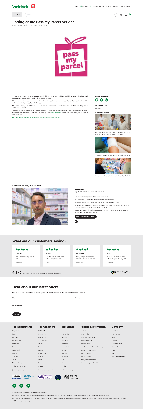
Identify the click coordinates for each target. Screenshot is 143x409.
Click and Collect (117, 344)
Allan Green (79, 189)
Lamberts (65, 344)
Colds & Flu (42, 337)
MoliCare (64, 350)
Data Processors (86, 356)
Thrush (40, 360)
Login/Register (126, 6)
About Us (115, 331)
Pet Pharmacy (16, 340)
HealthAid (65, 340)
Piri (63, 360)
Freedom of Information (88, 350)
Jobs (113, 353)
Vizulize (64, 366)
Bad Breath (41, 331)
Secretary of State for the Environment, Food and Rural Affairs (66, 395)
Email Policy (115, 347)
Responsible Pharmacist (119, 356)
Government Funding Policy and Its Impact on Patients (112, 176)
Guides (108, 6)
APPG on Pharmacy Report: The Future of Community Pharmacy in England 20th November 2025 (112, 133)
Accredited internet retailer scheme (98, 395)
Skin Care (15, 353)
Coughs (40, 344)
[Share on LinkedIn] (101, 99)
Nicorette (65, 356)
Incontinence (42, 347)
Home (76, 6)
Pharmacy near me (98, 6)
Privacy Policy (85, 334)
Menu (18, 15)
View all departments (19, 370)
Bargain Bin (16, 331)
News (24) (98, 108)
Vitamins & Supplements (20, 363)
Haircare (15, 337)
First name (15, 298)
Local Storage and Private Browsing (92, 347)
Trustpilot (58, 273)
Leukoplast (65, 347)
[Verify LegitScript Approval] (58, 378)
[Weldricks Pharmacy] (25, 6)
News (20, 25)
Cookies (83, 331)
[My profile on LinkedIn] (76, 221)
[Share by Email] (106, 99)
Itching (40, 350)
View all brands (66, 370)
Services (85, 6)
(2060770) (44, 392)
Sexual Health (16, 350)
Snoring (40, 356)
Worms (40, 366)
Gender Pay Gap (86, 353)
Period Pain (42, 353)
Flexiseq (64, 337)
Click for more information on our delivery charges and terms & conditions (36, 117)
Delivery (114, 340)
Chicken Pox (42, 334)
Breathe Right (66, 334)
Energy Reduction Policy (88, 360)
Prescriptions (16, 347)
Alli (62, 331)
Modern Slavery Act (87, 340)
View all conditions (44, 370)
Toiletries (15, 356)
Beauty (14, 334)
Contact (115, 6)
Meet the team (116, 334)
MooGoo (64, 353)
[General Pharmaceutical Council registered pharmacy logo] (29, 378)
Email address (17, 306)
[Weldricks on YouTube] (28, 386)
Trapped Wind (42, 363)
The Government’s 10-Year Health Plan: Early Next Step (112, 155)
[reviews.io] (121, 272)
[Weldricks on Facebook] (14, 386)
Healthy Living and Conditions (90, 363)
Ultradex (64, 363)
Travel (14, 360)
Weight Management (19, 366)
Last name (76, 298)
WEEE (113, 350)
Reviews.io (48, 273)
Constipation (42, 340)
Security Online (85, 344)
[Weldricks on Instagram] (21, 386)
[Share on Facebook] (96, 99)
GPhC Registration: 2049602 (85, 216)
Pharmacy (15, 344)
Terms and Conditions (88, 337)
